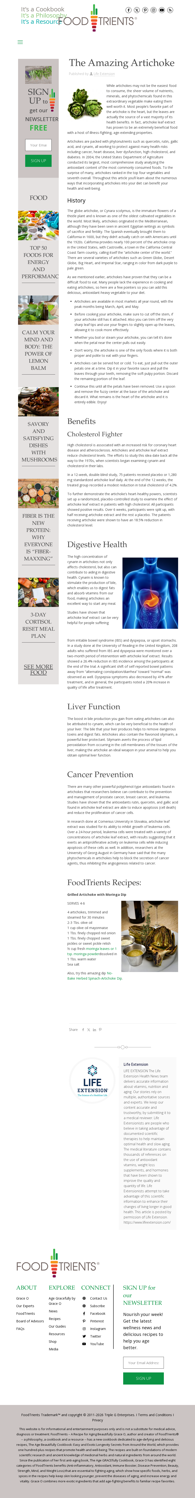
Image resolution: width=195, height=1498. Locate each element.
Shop (53, 1341)
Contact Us (98, 1298)
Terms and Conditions (155, 1415)
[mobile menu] (20, 42)
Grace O (22, 1298)
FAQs (20, 1328)
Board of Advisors (30, 1321)
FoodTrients (25, 1313)
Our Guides (57, 1326)
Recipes (55, 1318)
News (53, 1311)
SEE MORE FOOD (38, 670)
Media (53, 1349)
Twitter (95, 1336)
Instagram (97, 1328)
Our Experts (25, 1306)
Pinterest (96, 1321)
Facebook (97, 1313)
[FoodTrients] (97, 17)
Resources (57, 1334)
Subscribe (97, 1306)
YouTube (96, 1344)
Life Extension (104, 73)
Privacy (97, 1420)
